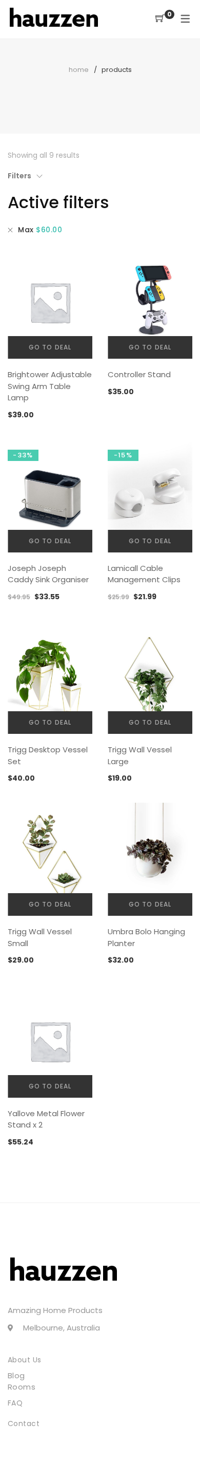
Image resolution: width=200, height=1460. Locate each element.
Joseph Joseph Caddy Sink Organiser (48, 574)
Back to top (181, 1433)
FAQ (15, 1403)
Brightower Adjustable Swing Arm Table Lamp (50, 386)
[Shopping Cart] (160, 18)
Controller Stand (139, 374)
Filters (19, 176)
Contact (23, 1423)
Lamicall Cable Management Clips (144, 574)
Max (40, 230)
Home (79, 70)
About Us (24, 1360)
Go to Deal (50, 347)
